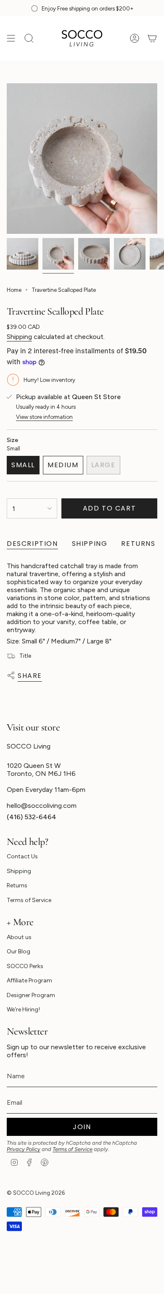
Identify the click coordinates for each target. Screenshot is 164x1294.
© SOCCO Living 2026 (36, 1192)
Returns (17, 885)
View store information (44, 416)
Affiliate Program (29, 980)
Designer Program (31, 995)
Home (14, 289)
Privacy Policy (23, 1149)
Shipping (19, 337)
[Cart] (152, 38)
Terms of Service (29, 900)
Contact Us (22, 856)
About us (19, 937)
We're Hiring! (23, 1009)
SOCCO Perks (25, 966)
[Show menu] (11, 38)
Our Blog (18, 951)
